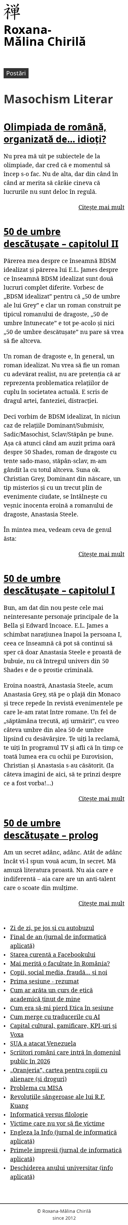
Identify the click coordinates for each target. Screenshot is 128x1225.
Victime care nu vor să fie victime (57, 1123)
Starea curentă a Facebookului (53, 954)
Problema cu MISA (36, 1088)
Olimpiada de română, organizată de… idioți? (55, 132)
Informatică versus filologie (49, 1114)
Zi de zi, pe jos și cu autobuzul (52, 928)
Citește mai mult (101, 207)
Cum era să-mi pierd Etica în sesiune (62, 1008)
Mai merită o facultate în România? (60, 963)
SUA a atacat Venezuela (43, 1043)
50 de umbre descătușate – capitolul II (61, 237)
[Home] (12, 12)
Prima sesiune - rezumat (44, 981)
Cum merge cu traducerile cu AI (55, 1017)
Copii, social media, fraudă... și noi (58, 972)
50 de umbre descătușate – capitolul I (59, 584)
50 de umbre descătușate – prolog (51, 829)
